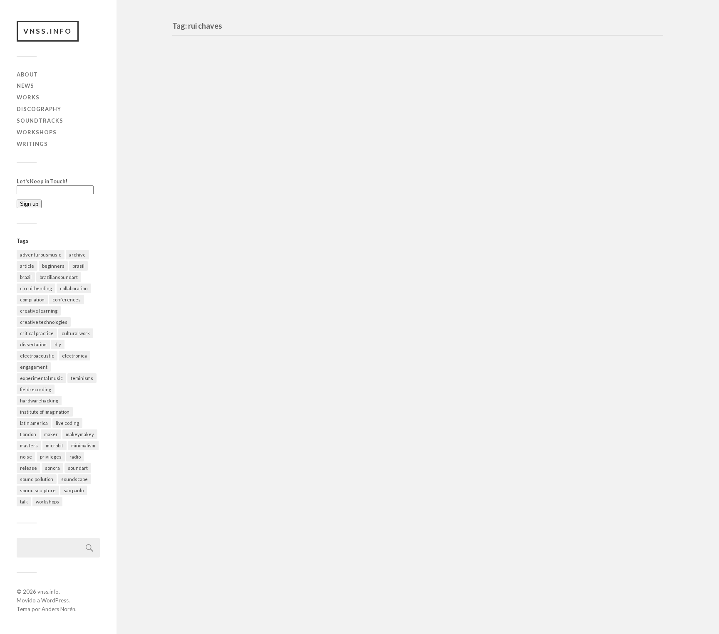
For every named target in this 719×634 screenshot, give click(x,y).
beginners (53, 266)
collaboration (74, 288)
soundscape (74, 479)
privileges (51, 456)
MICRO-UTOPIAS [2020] (231, 120)
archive (77, 254)
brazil (26, 277)
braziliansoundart (59, 277)
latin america (34, 423)
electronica (74, 355)
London (28, 434)
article (27, 266)
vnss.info (47, 31)
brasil (78, 266)
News (25, 85)
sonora (52, 468)
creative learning (38, 310)
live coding (67, 423)
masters (29, 445)
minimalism (83, 445)
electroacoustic (37, 355)
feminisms (82, 378)
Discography (39, 109)
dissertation (33, 344)
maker (51, 434)
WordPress (55, 600)
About (27, 74)
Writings (32, 144)
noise (26, 456)
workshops (47, 501)
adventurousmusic (40, 254)
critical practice (37, 333)
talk (24, 501)
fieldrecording (35, 389)
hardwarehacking (39, 400)
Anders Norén (58, 609)
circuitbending (36, 288)
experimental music (41, 378)
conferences (66, 299)
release (28, 468)
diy (58, 344)
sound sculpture (38, 490)
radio (75, 456)
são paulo (74, 490)
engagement (33, 367)
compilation (32, 299)
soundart (78, 468)
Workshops (37, 132)
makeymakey (80, 434)
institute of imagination (44, 411)
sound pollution (36, 479)
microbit (54, 445)
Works (28, 97)
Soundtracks (40, 120)
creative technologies (43, 322)
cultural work (76, 333)
